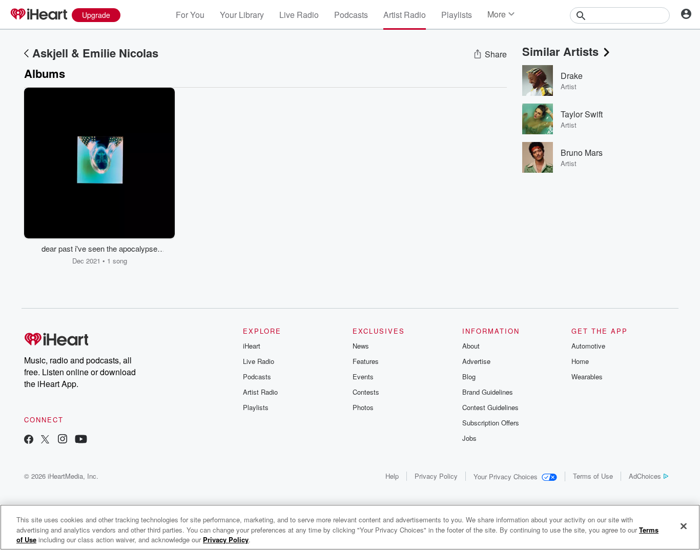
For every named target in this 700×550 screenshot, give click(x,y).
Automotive (588, 346)
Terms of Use (593, 476)
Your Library (242, 15)
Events (363, 376)
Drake (572, 76)
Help (392, 476)
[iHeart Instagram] (62, 440)
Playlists (456, 15)
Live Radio (299, 15)
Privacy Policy (436, 476)
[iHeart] (38, 15)
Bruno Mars (582, 152)
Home (580, 361)
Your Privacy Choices (505, 476)
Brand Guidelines (487, 392)
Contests (366, 392)
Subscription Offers (490, 422)
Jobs (469, 438)
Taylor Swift (582, 114)
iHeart (251, 346)
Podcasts (351, 15)
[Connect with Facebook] (28, 440)
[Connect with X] (45, 440)
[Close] (683, 526)
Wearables (587, 376)
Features (366, 361)
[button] (159, 250)
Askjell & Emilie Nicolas (95, 53)
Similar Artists (560, 51)
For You (190, 15)
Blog (469, 376)
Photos (363, 407)
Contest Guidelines (490, 407)
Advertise (476, 361)
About (471, 346)
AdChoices (645, 476)
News (361, 346)
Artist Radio (404, 15)
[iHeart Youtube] (81, 440)
